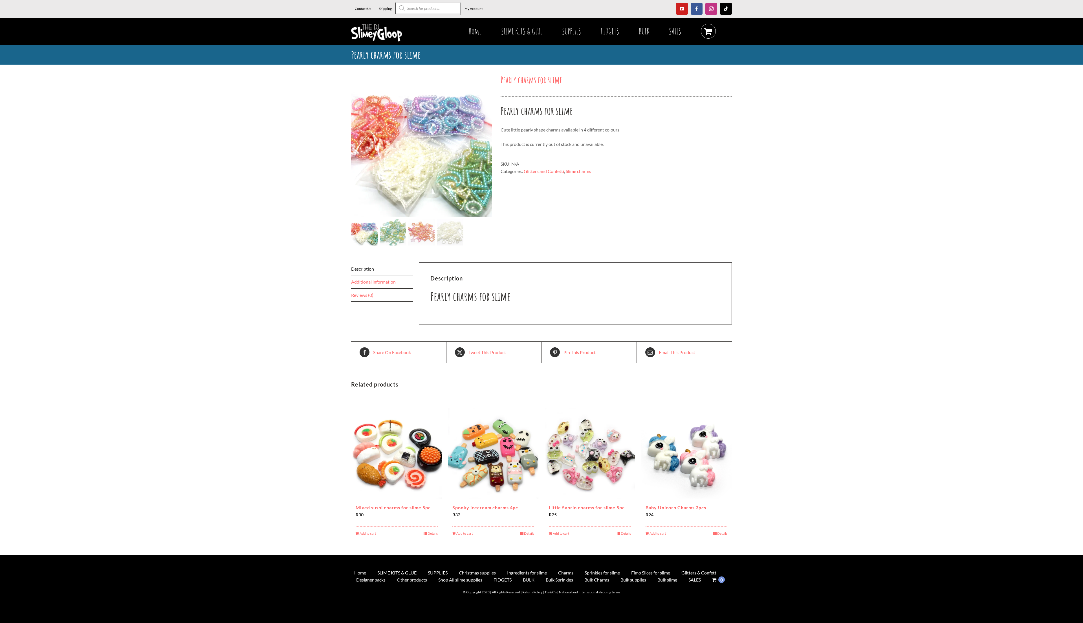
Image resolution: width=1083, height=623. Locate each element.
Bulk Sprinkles (559, 579)
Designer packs (371, 579)
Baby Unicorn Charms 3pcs (676, 507)
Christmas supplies (477, 572)
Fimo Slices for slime (650, 572)
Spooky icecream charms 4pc (485, 507)
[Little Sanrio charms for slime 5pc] (590, 453)
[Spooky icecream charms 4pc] (493, 453)
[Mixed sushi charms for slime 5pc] (396, 453)
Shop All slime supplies (460, 579)
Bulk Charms (596, 579)
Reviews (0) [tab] (362, 295)
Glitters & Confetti (699, 572)
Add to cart (368, 533)
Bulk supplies (633, 579)
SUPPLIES (438, 572)
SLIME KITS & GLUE (397, 572)
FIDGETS (503, 579)
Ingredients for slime (527, 572)
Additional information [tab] (373, 281)
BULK (528, 579)
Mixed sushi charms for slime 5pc (393, 507)
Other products (412, 579)
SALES (694, 579)
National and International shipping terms (589, 592)
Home (360, 572)
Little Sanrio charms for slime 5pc (587, 507)
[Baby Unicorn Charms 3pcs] (686, 453)
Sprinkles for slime (602, 572)
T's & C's (551, 592)
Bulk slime (667, 579)
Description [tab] (362, 268)
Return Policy (532, 592)
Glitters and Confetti (544, 171)
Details (433, 533)
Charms (565, 572)
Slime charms (578, 171)
